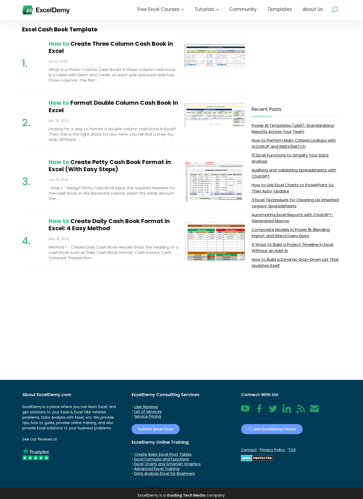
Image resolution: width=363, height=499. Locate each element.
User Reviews (146, 406)
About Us (313, 9)
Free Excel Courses (158, 9)
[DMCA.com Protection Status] (257, 457)
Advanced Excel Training (156, 468)
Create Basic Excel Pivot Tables (163, 454)
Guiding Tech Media (186, 495)
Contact (314, 411)
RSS (299, 411)
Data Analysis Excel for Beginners (164, 473)
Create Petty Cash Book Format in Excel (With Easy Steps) (110, 165)
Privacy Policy (272, 449)
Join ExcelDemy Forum (274, 429)
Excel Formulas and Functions (161, 459)
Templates (279, 9)
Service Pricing (147, 416)
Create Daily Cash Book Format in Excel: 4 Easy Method (109, 224)
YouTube (245, 411)
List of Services (148, 411)
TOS (292, 449)
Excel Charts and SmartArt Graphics (167, 464)
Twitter (273, 411)
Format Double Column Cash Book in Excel (113, 106)
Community (243, 9)
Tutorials (204, 9)
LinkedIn (286, 411)
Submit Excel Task (155, 429)
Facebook (259, 411)
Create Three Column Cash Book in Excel (111, 47)
